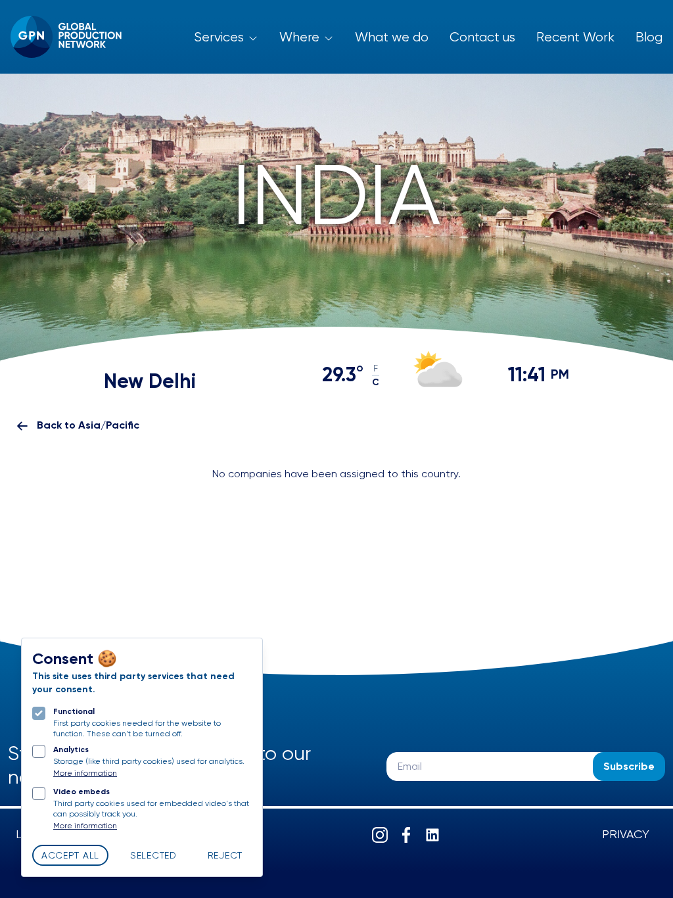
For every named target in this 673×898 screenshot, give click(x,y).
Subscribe (629, 767)
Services (219, 38)
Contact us (482, 38)
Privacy (625, 835)
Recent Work (575, 38)
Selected (153, 856)
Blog (649, 38)
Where (299, 38)
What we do (392, 38)
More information (85, 774)
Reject (225, 856)
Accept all (70, 856)
